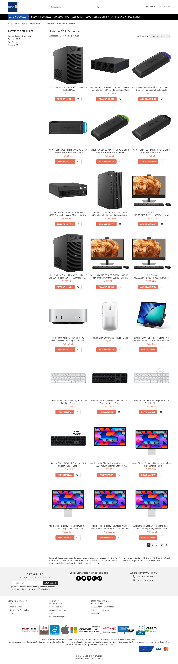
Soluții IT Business (41, 16)
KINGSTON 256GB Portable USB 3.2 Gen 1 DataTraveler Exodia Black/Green (110, 151)
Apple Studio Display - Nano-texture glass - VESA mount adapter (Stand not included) (109, 464)
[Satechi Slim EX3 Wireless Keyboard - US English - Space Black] (109, 378)
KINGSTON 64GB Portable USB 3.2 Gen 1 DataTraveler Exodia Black (151, 151)
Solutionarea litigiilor (57, 616)
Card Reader (13, 42)
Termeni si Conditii (15, 607)
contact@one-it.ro (145, 580)
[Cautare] (98, 7)
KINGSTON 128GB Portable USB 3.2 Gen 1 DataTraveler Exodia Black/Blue (68, 151)
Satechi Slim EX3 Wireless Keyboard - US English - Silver (68, 401)
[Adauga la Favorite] (78, 99)
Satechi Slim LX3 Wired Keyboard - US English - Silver (151, 401)
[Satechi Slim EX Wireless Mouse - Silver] (109, 315)
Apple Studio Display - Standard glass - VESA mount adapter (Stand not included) (110, 527)
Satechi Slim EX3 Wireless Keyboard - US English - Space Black (110, 401)
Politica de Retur (56, 607)
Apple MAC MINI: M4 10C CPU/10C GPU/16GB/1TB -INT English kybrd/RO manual (68, 339)
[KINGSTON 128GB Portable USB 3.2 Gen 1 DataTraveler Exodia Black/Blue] (68, 127)
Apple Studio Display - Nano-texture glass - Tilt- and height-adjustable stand (68, 527)
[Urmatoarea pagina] (166, 545)
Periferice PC (13, 45)
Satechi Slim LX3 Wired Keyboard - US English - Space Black (68, 464)
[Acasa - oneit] (21, 7)
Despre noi (77, 16)
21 (162, 545)
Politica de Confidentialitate (38, 589)
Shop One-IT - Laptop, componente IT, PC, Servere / (32, 23)
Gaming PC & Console (16, 39)
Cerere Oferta (101, 16)
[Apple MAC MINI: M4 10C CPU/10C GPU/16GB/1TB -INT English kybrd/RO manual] (68, 315)
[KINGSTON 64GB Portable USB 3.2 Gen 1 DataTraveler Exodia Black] (151, 127)
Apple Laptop (119, 16)
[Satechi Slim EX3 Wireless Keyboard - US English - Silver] (68, 378)
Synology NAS (61, 16)
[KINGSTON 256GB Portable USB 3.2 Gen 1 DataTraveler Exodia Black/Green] (109, 127)
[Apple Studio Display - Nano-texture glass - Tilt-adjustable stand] (151, 440)
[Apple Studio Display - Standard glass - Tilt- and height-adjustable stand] (151, 503)
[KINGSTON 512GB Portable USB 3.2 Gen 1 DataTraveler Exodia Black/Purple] (151, 65)
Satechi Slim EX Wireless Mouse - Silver (110, 337)
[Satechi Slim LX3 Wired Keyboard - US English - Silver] (151, 378)
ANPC (51, 613)
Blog (88, 16)
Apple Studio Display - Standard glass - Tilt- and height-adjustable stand (151, 527)
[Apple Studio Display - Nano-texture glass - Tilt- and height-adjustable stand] (68, 503)
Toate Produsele (17, 16)
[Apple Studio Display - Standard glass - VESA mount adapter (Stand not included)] (109, 503)
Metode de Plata (56, 603)
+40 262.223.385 (144, 576)
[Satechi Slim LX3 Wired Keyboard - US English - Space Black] (68, 440)
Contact (11, 613)
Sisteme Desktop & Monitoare (20, 36)
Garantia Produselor (57, 610)
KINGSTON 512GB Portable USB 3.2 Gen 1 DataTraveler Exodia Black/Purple (151, 88)
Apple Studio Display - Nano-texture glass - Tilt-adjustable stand (151, 464)
